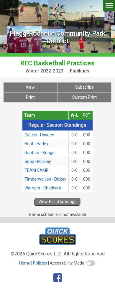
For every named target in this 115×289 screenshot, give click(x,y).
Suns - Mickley (37, 161)
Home (24, 263)
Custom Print (84, 97)
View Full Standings (57, 201)
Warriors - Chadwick (42, 188)
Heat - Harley (36, 143)
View (30, 87)
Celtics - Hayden (39, 135)
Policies (40, 263)
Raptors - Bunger (40, 152)
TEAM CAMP (36, 170)
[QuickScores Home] (57, 243)
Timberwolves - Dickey (45, 179)
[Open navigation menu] (109, 5)
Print (30, 97)
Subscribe (84, 87)
